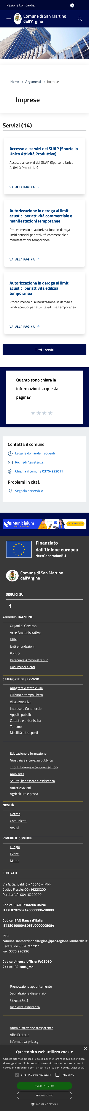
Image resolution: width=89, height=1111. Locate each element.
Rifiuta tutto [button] (44, 1095)
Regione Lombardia (20, 5)
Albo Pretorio (19, 1034)
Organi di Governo (23, 625)
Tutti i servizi (44, 349)
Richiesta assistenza (25, 1007)
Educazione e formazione (28, 753)
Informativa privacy (24, 1041)
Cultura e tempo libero (26, 694)
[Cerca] (80, 18)
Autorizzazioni (20, 787)
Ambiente (17, 773)
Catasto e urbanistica (25, 720)
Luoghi (15, 846)
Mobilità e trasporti (24, 732)
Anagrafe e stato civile (26, 687)
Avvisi (14, 827)
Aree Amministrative (25, 632)
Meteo (14, 860)
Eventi (14, 853)
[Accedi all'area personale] (72, 5)
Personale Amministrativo (29, 660)
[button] (36, 1074)
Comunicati (18, 820)
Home (14, 81)
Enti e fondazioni (22, 646)
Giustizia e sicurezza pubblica (31, 760)
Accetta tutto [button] (44, 1085)
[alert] (44, 1078)
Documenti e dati (22, 666)
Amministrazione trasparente (31, 1027)
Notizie (15, 813)
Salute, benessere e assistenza (32, 780)
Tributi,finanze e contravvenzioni (34, 767)
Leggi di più (78, 1067)
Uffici (13, 639)
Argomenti (33, 81)
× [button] (85, 1048)
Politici (15, 653)
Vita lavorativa (20, 701)
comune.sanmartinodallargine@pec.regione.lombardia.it (45, 940)
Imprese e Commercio (25, 708)
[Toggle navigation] (8, 18)
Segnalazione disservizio (28, 993)
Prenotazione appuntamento (31, 986)
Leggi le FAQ (19, 1000)
